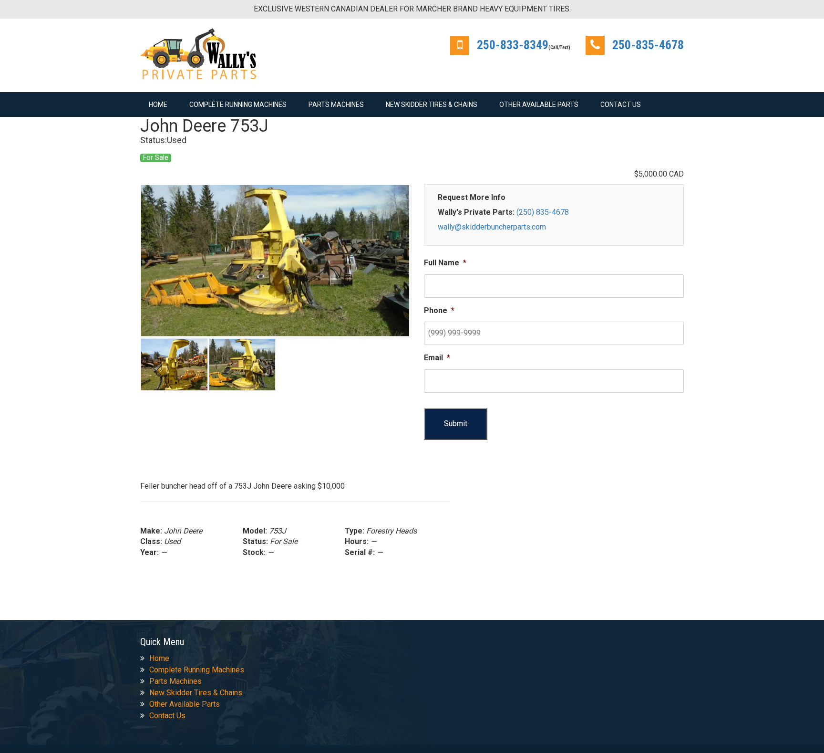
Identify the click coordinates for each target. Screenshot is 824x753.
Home (158, 104)
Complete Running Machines (238, 104)
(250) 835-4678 (542, 212)
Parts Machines (336, 104)
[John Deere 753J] (276, 261)
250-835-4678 (648, 45)
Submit (455, 423)
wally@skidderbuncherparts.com (492, 226)
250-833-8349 (512, 45)
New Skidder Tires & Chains (431, 104)
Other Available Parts (538, 104)
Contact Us (620, 104)
